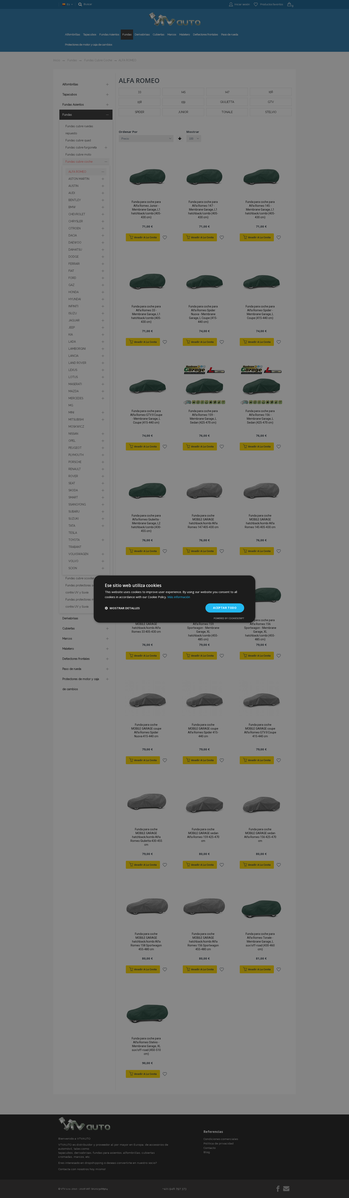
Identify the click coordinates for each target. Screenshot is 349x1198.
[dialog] (174, 599)
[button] (122, 608)
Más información (178, 597)
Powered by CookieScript (229, 618)
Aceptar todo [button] (225, 608)
